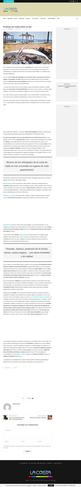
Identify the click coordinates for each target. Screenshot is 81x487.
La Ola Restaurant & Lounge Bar (41, 297)
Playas (15, 18)
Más (58, 18)
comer (15, 367)
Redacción (10, 28)
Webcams (9, 18)
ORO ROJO (42, 18)
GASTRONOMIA (51, 18)
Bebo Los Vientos (10, 195)
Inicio (4, 18)
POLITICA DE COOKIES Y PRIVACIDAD (65, 485)
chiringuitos (7, 367)
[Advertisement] (49, 9)
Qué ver (28, 18)
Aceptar (51, 485)
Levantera (22, 18)
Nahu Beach (8, 183)
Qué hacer (35, 18)
